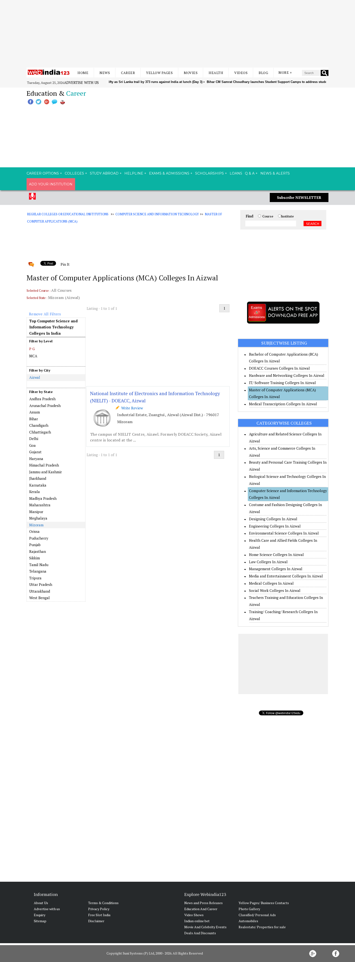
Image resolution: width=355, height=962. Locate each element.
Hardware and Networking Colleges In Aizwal (286, 375)
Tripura (35, 578)
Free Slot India (99, 915)
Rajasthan (37, 551)
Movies (191, 72)
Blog (263, 72)
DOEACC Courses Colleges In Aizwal (279, 368)
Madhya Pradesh (43, 498)
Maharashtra (39, 504)
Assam (34, 412)
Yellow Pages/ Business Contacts (264, 903)
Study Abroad (104, 173)
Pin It (65, 264)
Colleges (74, 173)
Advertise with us (81, 82)
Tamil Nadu (38, 564)
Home (83, 72)
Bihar (33, 418)
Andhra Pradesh (42, 398)
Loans (236, 173)
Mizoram (36, 524)
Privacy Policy (98, 909)
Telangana (37, 571)
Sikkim (34, 558)
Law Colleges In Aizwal (268, 561)
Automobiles (248, 921)
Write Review (131, 408)
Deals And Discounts (200, 933)
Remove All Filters (45, 314)
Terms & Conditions (103, 903)
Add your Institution (50, 184)
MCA (33, 355)
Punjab (35, 544)
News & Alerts (275, 173)
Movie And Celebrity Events (205, 927)
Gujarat (35, 451)
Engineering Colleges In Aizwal (275, 526)
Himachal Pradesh (44, 465)
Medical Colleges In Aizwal (271, 583)
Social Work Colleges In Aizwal (274, 590)
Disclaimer (96, 921)
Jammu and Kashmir (45, 471)
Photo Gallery (249, 909)
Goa (32, 445)
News (104, 72)
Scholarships (209, 173)
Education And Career (200, 909)
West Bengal (39, 597)
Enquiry (39, 915)
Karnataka (37, 485)
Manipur (36, 511)
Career (128, 72)
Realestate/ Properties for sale (262, 927)
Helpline (133, 173)
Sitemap (40, 921)
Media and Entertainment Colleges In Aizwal (286, 576)
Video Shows (194, 915)
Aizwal (34, 377)
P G (32, 348)
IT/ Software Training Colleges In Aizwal (282, 382)
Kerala (34, 491)
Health (216, 72)
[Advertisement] (177, 34)
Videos (241, 72)
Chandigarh (38, 425)
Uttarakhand (39, 591)
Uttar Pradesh (40, 584)
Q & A (250, 173)
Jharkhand (37, 478)
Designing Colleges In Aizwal (273, 518)
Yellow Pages (159, 72)
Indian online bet (197, 921)
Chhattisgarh (40, 432)
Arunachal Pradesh (45, 405)
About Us (41, 903)
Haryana (36, 458)
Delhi (33, 438)
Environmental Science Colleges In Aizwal (284, 533)
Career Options (43, 173)
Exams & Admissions (169, 173)
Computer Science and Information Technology (157, 214)
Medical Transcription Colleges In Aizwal (283, 403)
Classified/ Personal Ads (257, 915)
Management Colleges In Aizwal (275, 568)
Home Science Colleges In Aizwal (276, 554)
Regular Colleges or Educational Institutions (67, 214)
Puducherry (38, 538)
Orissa (34, 531)
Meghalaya (38, 518)
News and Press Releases (203, 903)
